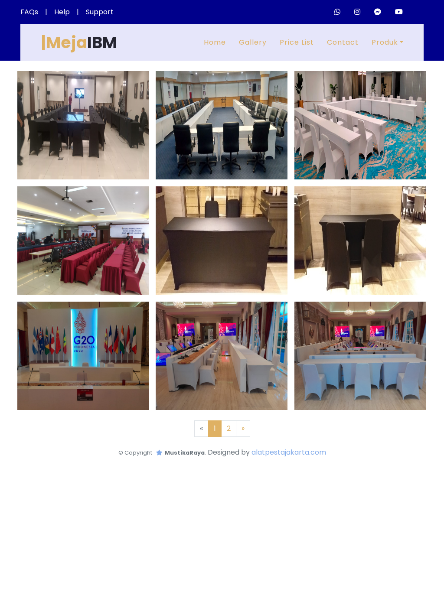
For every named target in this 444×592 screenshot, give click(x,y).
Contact (343, 42)
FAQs (29, 12)
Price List (297, 42)
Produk (385, 42)
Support (100, 12)
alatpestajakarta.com (288, 452)
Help (62, 12)
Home (215, 42)
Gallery (253, 42)
